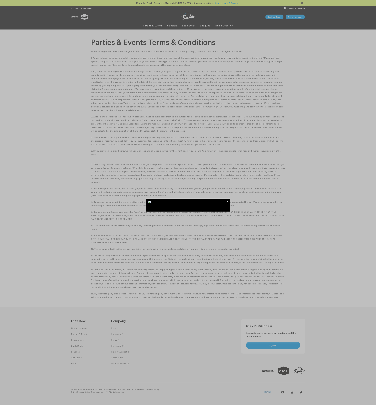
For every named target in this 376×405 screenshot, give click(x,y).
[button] (227, 201)
